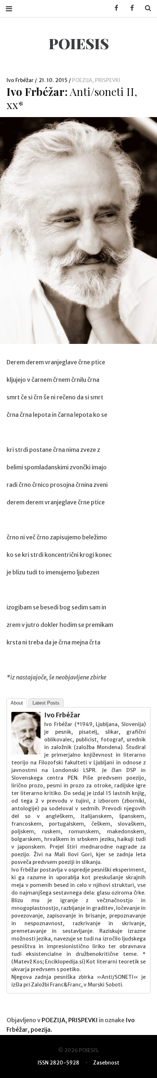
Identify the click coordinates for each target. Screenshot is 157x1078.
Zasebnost (106, 1062)
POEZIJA (82, 80)
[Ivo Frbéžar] (26, 752)
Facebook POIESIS (129, 8)
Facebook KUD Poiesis (114, 8)
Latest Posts (46, 703)
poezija (40, 1029)
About (17, 703)
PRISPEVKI (107, 80)
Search (145, 8)
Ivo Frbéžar (21, 80)
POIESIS (79, 43)
